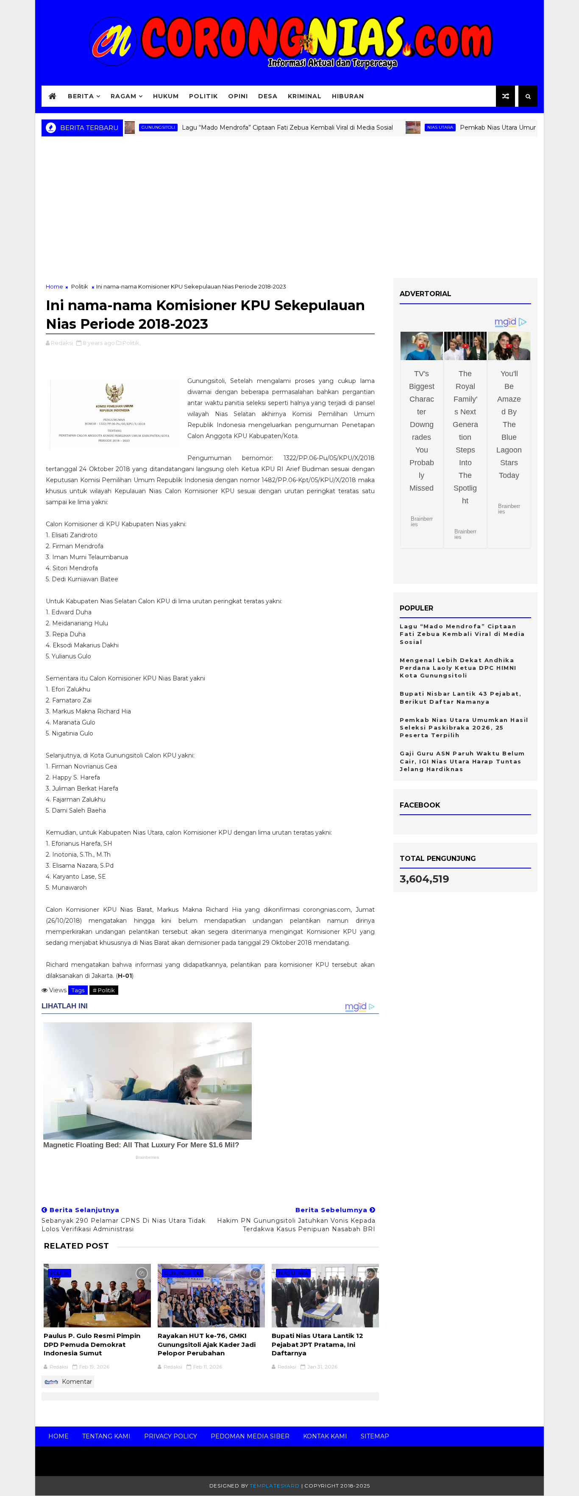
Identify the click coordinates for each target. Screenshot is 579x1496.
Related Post (76, 1246)
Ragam (123, 96)
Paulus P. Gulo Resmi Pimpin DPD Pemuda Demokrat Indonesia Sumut (92, 1344)
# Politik (104, 990)
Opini (238, 96)
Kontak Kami (325, 1436)
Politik (203, 96)
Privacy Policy (170, 1436)
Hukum (166, 96)
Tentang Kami (106, 1436)
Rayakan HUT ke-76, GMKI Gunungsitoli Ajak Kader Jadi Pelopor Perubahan (207, 1344)
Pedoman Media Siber (250, 1436)
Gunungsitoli (128, 127)
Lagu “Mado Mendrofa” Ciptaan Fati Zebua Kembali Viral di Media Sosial (257, 127)
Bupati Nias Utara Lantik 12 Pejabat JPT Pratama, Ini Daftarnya (317, 1344)
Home (54, 286)
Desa (268, 96)
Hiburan (348, 96)
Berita (81, 96)
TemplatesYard (274, 1485)
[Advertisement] (289, 210)
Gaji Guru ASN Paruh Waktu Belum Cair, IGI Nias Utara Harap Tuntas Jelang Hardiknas (462, 761)
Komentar (76, 1381)
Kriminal (305, 96)
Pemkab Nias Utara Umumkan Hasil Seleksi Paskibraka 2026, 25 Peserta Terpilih (464, 727)
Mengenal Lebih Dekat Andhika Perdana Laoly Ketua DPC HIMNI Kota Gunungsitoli (458, 668)
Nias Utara (410, 127)
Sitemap (375, 1436)
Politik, (131, 342)
